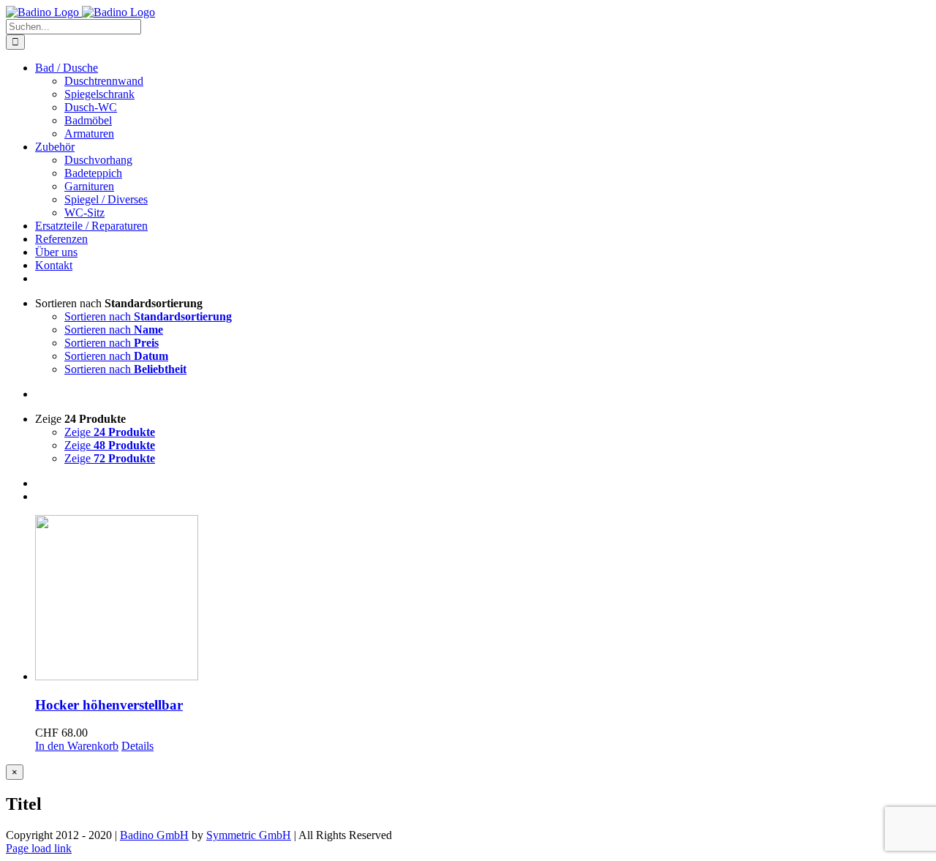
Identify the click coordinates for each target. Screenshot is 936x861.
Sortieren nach (148, 316)
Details (137, 746)
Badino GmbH (154, 835)
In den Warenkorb (76, 746)
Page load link (39, 848)
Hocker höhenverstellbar (109, 705)
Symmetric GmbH (248, 835)
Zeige (109, 432)
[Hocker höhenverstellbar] (482, 599)
